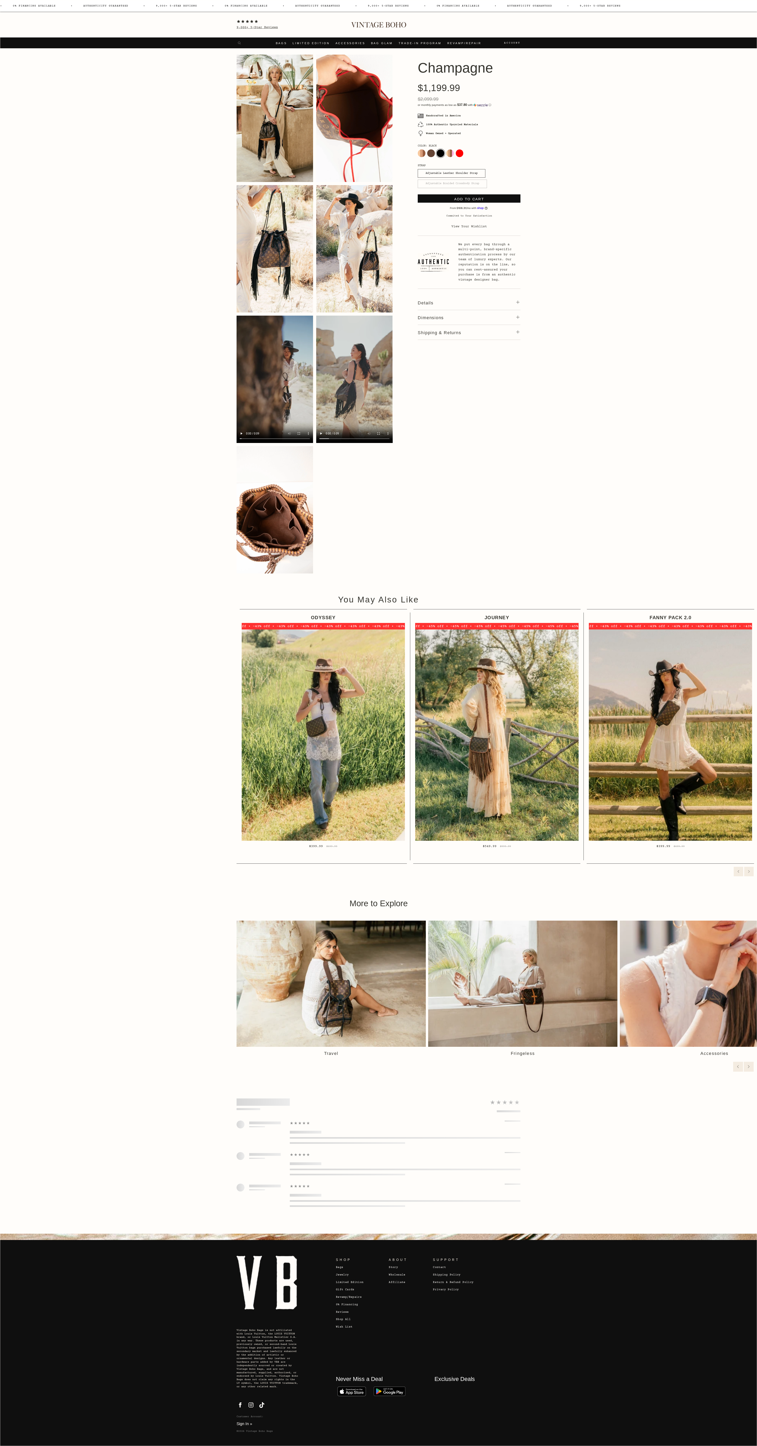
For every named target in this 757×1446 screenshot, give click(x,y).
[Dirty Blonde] (421, 153)
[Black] (440, 153)
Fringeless (523, 1053)
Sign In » (244, 1424)
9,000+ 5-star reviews (176, 6)
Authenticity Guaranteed (105, 6)
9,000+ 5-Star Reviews (257, 27)
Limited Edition (311, 43)
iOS (351, 1391)
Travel (331, 1053)
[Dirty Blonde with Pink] (450, 153)
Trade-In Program (420, 43)
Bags (281, 43)
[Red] (459, 153)
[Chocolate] (431, 153)
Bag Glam (382, 43)
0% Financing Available (34, 6)
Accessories (350, 43)
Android (389, 1391)
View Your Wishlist (469, 226)
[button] (469, 105)
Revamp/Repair (464, 43)
